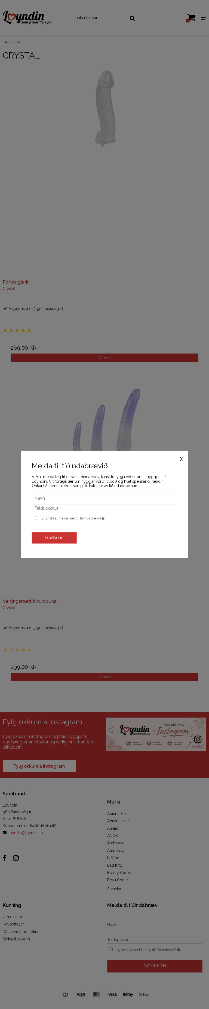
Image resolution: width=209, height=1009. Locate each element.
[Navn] (104, 498)
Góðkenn (54, 537)
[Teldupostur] (104, 508)
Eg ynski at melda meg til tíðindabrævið (85, 517)
